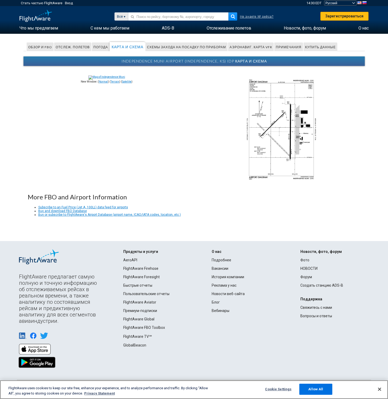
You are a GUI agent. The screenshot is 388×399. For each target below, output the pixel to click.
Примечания (288, 47)
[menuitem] (38, 28)
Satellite (126, 81)
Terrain (115, 81)
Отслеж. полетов (73, 47)
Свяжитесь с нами (316, 307)
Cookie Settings (278, 389)
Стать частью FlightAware (41, 3)
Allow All (315, 389)
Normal (103, 81)
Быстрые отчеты (137, 285)
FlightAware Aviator (139, 302)
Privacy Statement (99, 393)
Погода (100, 47)
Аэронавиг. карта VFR (251, 47)
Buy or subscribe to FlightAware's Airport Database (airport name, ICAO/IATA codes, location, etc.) (109, 215)
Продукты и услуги (140, 251)
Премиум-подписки (140, 311)
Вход (69, 3)
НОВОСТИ (309, 268)
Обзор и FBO (40, 47)
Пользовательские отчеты (146, 294)
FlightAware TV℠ (137, 336)
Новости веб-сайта (228, 294)
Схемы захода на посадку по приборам (186, 47)
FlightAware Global (138, 319)
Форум (306, 277)
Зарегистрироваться (344, 16)
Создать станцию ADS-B (321, 285)
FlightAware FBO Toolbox (144, 327)
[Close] (379, 389)
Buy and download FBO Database (62, 211)
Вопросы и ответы (316, 316)
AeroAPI (130, 260)
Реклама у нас (224, 285)
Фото (304, 260)
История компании (228, 277)
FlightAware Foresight (141, 277)
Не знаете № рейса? (257, 16)
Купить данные (320, 47)
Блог (216, 302)
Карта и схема (127, 47)
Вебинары (220, 311)
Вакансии (220, 268)
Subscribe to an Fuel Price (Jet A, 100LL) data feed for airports (83, 207)
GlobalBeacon (134, 345)
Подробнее (221, 260)
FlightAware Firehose (140, 268)
